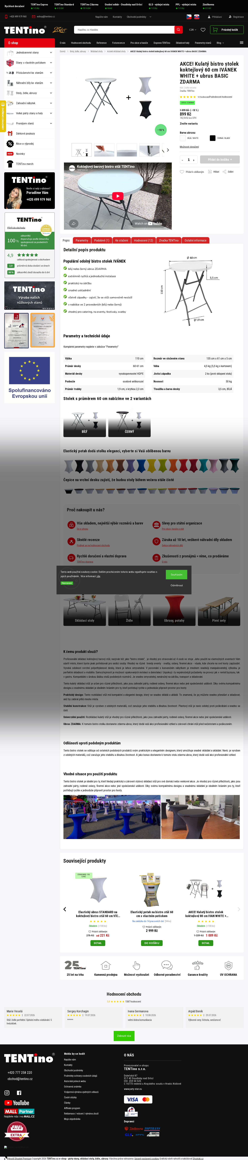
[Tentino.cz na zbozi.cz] (33, 1147)
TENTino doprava (85, 561)
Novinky (20, 153)
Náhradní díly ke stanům (29, 83)
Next (239, 909)
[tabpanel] (206, 909)
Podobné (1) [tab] (101, 240)
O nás (164, 561)
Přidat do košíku (218, 159)
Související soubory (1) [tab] (122, 240)
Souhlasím (176, 574)
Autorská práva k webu (75, 1081)
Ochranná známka (72, 1086)
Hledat (178, 29)
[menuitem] (64, 43)
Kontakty (117, 16)
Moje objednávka (72, 1119)
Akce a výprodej (25, 143)
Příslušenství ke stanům (29, 72)
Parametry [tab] (82, 240)
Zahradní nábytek (25, 103)
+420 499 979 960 (38, 199)
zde (98, 576)
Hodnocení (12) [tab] (143, 240)
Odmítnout (177, 585)
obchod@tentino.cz (20, 1079)
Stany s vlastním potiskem (31, 62)
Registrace (238, 17)
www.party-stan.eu (133, 1089)
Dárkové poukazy (25, 133)
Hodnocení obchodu (124, 994)
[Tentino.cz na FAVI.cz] (33, 1131)
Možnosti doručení (189, 146)
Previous (64, 909)
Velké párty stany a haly (29, 113)
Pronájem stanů (25, 123)
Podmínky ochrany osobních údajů (80, 1075)
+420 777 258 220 (20, 1073)
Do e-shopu (82, 529)
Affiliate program (72, 1108)
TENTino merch (24, 164)
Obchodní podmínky (136, 16)
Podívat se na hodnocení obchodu (93, 545)
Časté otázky (70, 1097)
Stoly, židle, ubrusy (26, 93)
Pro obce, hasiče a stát (173, 529)
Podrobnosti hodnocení (220, 97)
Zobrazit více (124, 1035)
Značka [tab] (168, 240)
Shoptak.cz (198, 1158)
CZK (191, 30)
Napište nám (101, 16)
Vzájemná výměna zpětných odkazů (81, 1092)
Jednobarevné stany (27, 52)
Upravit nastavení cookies (146, 1158)
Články (67, 1102)
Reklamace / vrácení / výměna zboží (81, 1113)
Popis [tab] (66, 240)
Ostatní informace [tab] (195, 240)
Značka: (187, 91)
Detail (98, 943)
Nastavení (67, 583)
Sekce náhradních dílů (172, 545)
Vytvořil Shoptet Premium (19, 1158)
